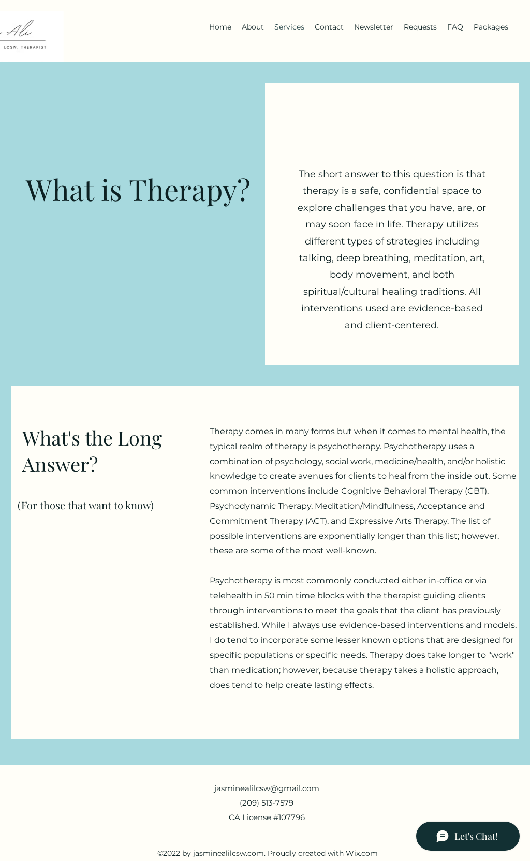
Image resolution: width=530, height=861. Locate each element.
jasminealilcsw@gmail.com (266, 788)
